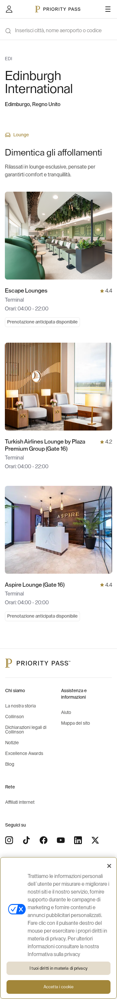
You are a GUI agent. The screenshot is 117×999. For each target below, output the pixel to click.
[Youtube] (61, 840)
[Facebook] (43, 840)
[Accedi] (9, 9)
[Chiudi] (109, 866)
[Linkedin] (78, 840)
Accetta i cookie (58, 987)
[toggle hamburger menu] (108, 9)
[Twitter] (95, 840)
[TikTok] (26, 840)
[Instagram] (9, 840)
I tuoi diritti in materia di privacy (58, 968)
